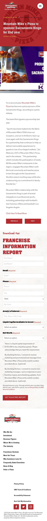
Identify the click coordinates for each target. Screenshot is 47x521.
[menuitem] (15, 432)
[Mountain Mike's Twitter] (23, 506)
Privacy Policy (34, 387)
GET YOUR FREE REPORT (15, 397)
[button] (40, 6)
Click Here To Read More (16, 214)
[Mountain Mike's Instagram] (30, 506)
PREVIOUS (14, 221)
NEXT (33, 221)
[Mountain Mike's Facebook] (16, 506)
